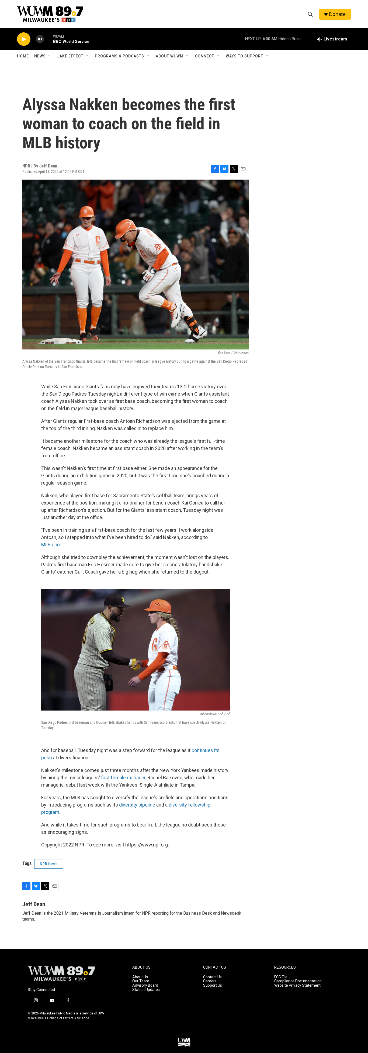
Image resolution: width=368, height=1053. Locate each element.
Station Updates (146, 990)
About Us (140, 977)
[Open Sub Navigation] (50, 56)
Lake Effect (70, 56)
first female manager (123, 777)
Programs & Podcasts (119, 56)
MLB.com (51, 544)
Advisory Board (145, 985)
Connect (204, 56)
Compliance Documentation (298, 981)
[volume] (39, 39)
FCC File (280, 977)
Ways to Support (244, 56)
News (40, 56)
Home (23, 56)
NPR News (49, 864)
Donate (337, 14)
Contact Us (212, 977)
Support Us (212, 985)
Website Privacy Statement (297, 985)
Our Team (140, 981)
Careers (210, 981)
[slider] (48, 39)
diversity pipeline (137, 805)
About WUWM (169, 56)
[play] (23, 39)
